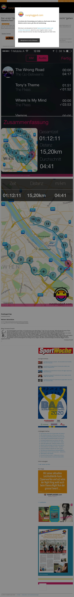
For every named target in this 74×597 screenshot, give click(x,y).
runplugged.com (34, 15)
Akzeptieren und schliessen (28, 40)
